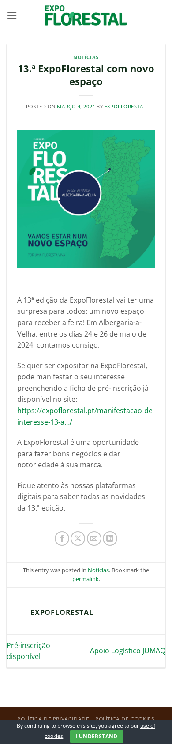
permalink (85, 579)
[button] (12, 15)
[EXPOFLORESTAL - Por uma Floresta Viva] (86, 15)
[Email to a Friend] (94, 538)
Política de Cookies (125, 719)
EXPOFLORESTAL (125, 106)
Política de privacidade (53, 719)
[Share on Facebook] (62, 538)
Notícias (85, 57)
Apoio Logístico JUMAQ (127, 650)
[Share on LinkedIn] (110, 538)
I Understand (96, 736)
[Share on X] (78, 538)
